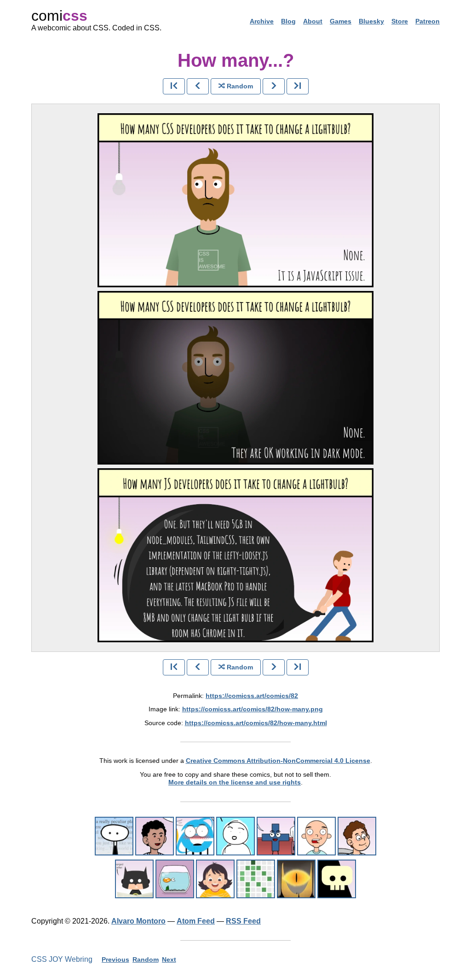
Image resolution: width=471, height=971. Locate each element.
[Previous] (198, 86)
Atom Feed (196, 921)
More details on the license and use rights (234, 782)
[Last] (298, 86)
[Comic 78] (296, 879)
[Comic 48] (235, 836)
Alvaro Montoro (138, 921)
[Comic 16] (195, 836)
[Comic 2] (114, 836)
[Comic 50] (134, 879)
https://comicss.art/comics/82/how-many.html (256, 723)
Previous (115, 959)
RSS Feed (243, 921)
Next (169, 959)
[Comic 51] (174, 879)
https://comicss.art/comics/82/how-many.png (252, 709)
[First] (174, 86)
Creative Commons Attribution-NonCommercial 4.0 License (278, 760)
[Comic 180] (255, 879)
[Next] (274, 86)
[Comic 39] (357, 836)
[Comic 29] (276, 836)
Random (145, 959)
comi (59, 15)
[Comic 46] (154, 836)
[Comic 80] (336, 879)
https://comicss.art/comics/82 (252, 695)
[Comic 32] (316, 836)
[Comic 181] (215, 879)
